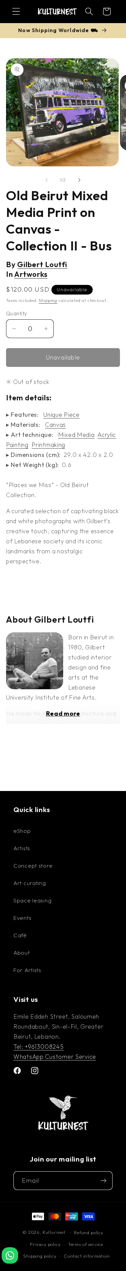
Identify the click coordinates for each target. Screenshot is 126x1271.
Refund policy (88, 1232)
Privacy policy (45, 1244)
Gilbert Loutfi (42, 264)
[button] (16, 11)
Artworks (30, 274)
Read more (63, 713)
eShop (22, 830)
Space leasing (32, 900)
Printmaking (48, 445)
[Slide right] (79, 179)
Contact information (87, 1256)
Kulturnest (55, 1232)
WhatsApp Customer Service (54, 1056)
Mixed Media (76, 435)
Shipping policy (40, 1256)
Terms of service (85, 1244)
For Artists (27, 969)
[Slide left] (46, 179)
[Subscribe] (103, 1180)
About (21, 952)
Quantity (16, 313)
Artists (21, 848)
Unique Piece (61, 414)
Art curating (29, 882)
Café (20, 935)
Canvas (55, 424)
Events (22, 917)
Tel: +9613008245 (38, 1046)
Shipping (48, 300)
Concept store (32, 865)
